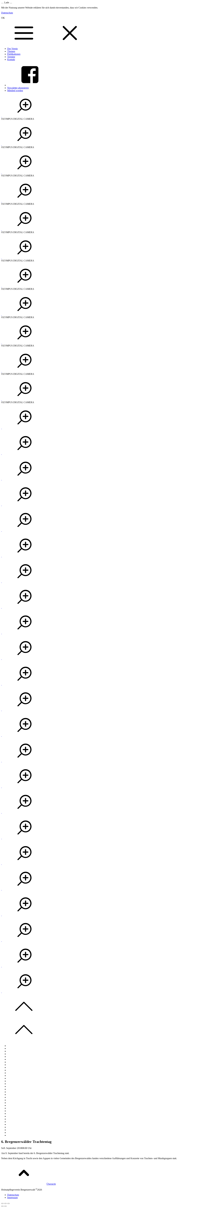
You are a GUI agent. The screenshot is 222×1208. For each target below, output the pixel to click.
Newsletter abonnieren (18, 88)
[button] (24, 116)
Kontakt (11, 59)
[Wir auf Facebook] (30, 85)
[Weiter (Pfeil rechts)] (5, 1206)
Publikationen (13, 54)
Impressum (12, 1197)
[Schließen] (2, 1203)
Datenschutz (7, 12)
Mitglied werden (15, 90)
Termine (11, 56)
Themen (11, 51)
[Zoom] (8, 1203)
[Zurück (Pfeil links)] (2, 1206)
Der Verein (12, 48)
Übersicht (51, 1184)
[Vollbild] (5, 1203)
